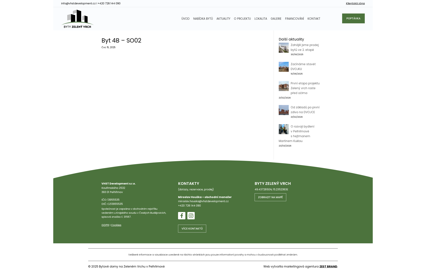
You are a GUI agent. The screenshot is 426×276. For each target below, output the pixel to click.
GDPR (105, 225)
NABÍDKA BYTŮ (203, 19)
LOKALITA (260, 19)
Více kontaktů (192, 228)
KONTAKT (314, 19)
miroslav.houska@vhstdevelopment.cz (203, 201)
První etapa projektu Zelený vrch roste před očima (305, 88)
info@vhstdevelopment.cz (78, 3)
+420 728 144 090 (109, 3)
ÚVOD (186, 19)
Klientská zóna (355, 3)
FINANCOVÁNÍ (294, 19)
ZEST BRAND (328, 266)
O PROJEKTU (242, 19)
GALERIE (276, 19)
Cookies (116, 225)
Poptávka (353, 18)
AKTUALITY (223, 19)
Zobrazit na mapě (270, 197)
